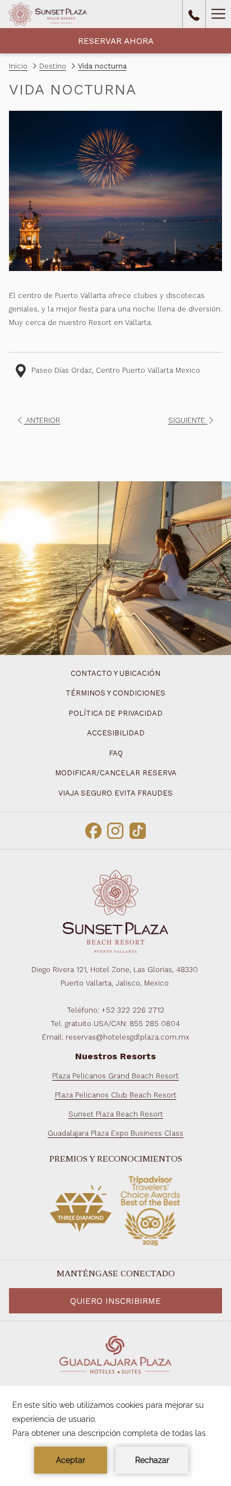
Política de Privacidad (115, 713)
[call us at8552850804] (194, 14)
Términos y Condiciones (115, 693)
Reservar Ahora (116, 41)
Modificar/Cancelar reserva (116, 773)
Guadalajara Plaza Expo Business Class (115, 1133)
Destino (52, 66)
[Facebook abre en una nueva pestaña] (93, 829)
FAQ (116, 753)
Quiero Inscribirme (115, 1301)
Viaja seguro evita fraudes (115, 793)
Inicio (18, 66)
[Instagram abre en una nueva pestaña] (115, 829)
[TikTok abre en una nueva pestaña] (138, 829)
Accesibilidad (116, 733)
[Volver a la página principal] (47, 14)
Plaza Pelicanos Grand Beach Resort (115, 1076)
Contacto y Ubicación (115, 673)
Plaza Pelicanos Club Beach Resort (116, 1095)
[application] (115, 1436)
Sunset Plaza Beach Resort (115, 1114)
